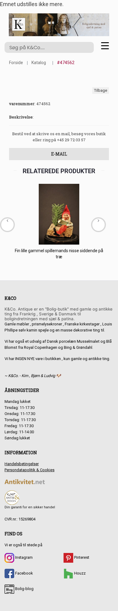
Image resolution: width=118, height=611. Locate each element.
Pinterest (81, 557)
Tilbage (100, 90)
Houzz (79, 573)
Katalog (38, 62)
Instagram (23, 557)
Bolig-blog (24, 588)
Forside (16, 62)
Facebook (23, 573)
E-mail (59, 154)
